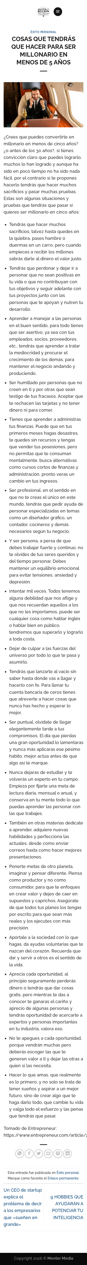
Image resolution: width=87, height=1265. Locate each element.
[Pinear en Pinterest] (57, 1153)
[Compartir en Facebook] (29, 1153)
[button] (58, 11)
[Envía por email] (48, 1153)
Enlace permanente (63, 1178)
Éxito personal (43, 32)
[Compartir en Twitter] (38, 1153)
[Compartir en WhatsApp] (19, 1153)
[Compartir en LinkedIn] (67, 1153)
